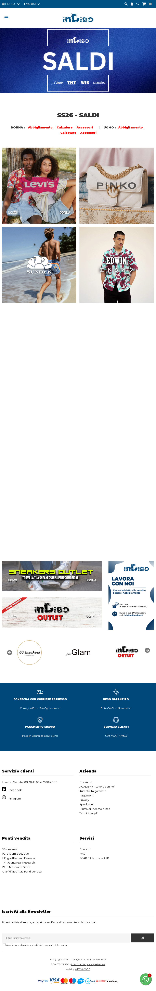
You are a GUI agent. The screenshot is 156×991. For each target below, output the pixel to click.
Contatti (84, 849)
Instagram (14, 798)
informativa (61, 945)
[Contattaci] (136, 4)
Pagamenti (86, 795)
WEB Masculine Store (16, 867)
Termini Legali (88, 813)
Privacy (84, 800)
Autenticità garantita (92, 791)
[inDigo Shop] (78, 25)
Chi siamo (85, 782)
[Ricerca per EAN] (149, 4)
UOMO (12, 212)
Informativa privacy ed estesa (88, 964)
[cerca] (124, 4)
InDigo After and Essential (19, 858)
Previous (9, 652)
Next (147, 650)
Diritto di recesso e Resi (94, 808)
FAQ (82, 853)
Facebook (15, 790)
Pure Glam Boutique (15, 853)
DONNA (65, 212)
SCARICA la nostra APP (94, 858)
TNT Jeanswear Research (18, 862)
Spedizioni (86, 804)
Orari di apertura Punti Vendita (22, 871)
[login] (130, 4)
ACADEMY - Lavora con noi (97, 786)
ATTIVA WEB (82, 969)
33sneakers (9, 849)
